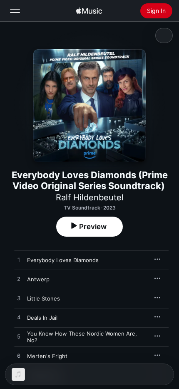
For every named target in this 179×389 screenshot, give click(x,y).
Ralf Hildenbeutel (90, 197)
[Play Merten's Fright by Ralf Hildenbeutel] (18, 356)
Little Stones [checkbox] (43, 298)
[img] (89, 11)
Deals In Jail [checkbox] (42, 317)
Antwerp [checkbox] (38, 279)
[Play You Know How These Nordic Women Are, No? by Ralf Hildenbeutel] (18, 337)
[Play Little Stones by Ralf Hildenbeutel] (18, 298)
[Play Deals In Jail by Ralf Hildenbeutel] (18, 317)
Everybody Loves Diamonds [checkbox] (63, 260)
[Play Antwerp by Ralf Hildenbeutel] (18, 279)
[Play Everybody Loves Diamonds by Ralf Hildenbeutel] (18, 260)
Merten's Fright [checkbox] (47, 356)
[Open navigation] (15, 11)
